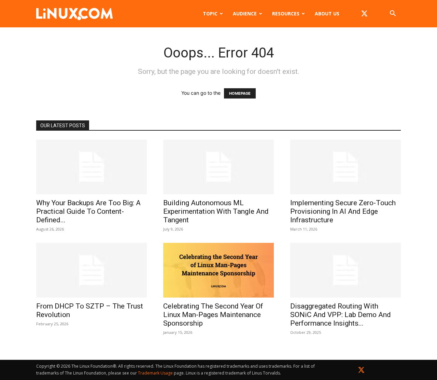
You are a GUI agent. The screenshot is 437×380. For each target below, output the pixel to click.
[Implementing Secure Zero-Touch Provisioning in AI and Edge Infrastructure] (345, 167)
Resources (285, 13)
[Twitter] (361, 371)
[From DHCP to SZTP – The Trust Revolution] (91, 270)
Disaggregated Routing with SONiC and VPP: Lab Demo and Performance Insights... (340, 314)
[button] (392, 14)
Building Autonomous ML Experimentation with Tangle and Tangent (216, 211)
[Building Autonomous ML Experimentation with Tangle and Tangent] (218, 167)
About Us (327, 13)
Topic (210, 13)
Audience (245, 13)
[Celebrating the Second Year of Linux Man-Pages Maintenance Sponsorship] (218, 270)
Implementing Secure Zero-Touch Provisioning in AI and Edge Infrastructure (343, 211)
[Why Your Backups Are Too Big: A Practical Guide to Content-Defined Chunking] (91, 167)
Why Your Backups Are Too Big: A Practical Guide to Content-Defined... (88, 211)
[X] (364, 13)
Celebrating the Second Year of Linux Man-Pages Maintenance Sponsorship (213, 314)
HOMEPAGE (240, 93)
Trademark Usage (155, 373)
